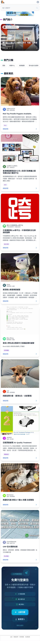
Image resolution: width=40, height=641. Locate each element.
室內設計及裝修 (33, 65)
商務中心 (12, 65)
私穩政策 (27, 637)
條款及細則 (20, 625)
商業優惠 (22, 65)
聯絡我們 (16, 637)
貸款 (3, 65)
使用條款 (21, 637)
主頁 (11, 637)
